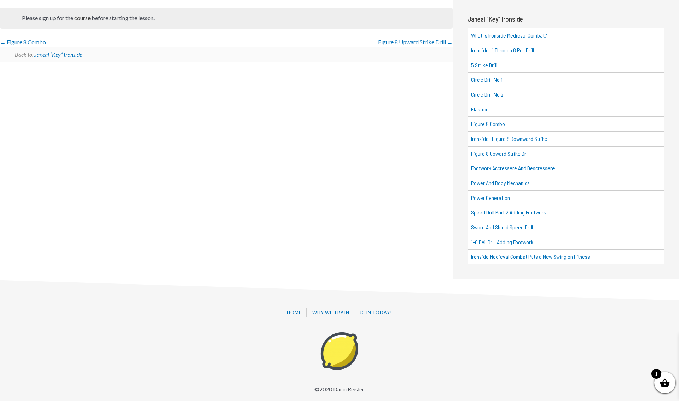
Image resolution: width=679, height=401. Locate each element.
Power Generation (490, 197)
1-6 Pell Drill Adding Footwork (502, 242)
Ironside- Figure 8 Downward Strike (509, 138)
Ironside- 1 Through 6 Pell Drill (502, 50)
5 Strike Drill (484, 65)
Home (294, 312)
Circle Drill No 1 (487, 79)
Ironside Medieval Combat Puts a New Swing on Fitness (530, 256)
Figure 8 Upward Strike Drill (412, 42)
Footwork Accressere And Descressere (513, 168)
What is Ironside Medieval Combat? (509, 35)
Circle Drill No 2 (487, 94)
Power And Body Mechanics (500, 182)
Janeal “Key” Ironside (58, 54)
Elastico (480, 109)
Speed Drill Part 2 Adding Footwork (508, 212)
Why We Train (330, 312)
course (82, 18)
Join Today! (376, 312)
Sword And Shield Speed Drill (502, 227)
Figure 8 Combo (26, 42)
